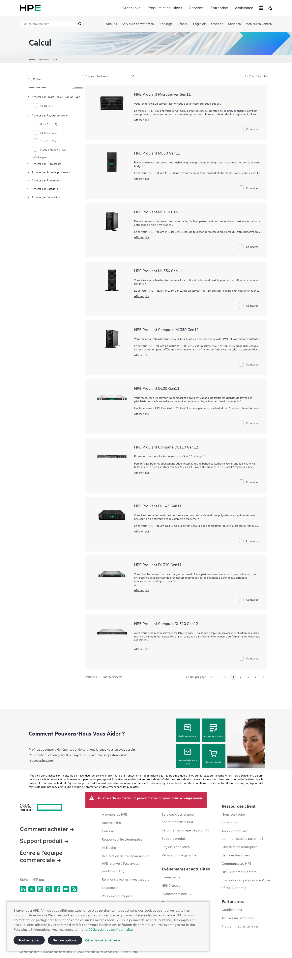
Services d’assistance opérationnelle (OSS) (178, 818)
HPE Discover (172, 885)
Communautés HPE (236, 863)
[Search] (79, 24)
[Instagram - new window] (40, 889)
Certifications (232, 910)
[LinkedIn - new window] (23, 889)
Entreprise (219, 8)
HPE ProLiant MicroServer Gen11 (162, 94)
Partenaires (233, 901)
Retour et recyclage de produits (185, 830)
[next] (263, 676)
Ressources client (239, 806)
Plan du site (130, 952)
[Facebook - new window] (57, 889)
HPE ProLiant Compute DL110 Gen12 (166, 446)
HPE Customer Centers (239, 872)
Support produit (41, 840)
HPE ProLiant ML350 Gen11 (158, 270)
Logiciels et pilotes (176, 847)
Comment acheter (213, 761)
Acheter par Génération (46, 197)
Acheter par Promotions (46, 180)
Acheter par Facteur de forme (50, 115)
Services (196, 8)
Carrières (109, 831)
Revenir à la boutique (38, 59)
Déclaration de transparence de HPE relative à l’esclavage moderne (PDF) (125, 863)
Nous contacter (233, 814)
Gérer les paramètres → (102, 940)
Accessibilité (111, 823)
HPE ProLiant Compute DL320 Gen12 (166, 623)
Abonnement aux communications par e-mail (242, 835)
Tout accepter (29, 940)
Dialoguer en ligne (187, 736)
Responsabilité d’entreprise (122, 839)
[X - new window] (31, 889)
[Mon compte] (269, 7)
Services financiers (236, 855)
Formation (229, 823)
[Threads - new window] (48, 889)
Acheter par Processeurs (46, 163)
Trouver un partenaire (238, 918)
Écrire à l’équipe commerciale (41, 856)
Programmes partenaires (240, 926)
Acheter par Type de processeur (51, 172)
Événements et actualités (186, 868)
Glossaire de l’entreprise (239, 847)
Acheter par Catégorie (45, 188)
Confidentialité (29, 952)
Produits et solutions (165, 8)
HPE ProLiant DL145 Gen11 (158, 505)
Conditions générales (58, 952)
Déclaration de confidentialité (110, 929)
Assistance (244, 8)
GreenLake (131, 8)
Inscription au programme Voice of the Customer (246, 884)
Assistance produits (213, 736)
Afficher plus (40, 157)
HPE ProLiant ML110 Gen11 (158, 211)
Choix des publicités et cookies (97, 952)
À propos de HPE (114, 814)
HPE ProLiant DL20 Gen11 (156, 388)
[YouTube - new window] (66, 889)
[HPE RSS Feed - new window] (74, 889)
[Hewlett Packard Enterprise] (30, 7)
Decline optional (65, 940)
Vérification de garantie (179, 855)
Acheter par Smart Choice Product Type (56, 96)
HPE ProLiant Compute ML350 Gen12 (166, 329)
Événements (171, 877)
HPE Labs (109, 848)
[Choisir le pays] (261, 7)
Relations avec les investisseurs (125, 879)
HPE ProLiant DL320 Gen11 (158, 564)
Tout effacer (77, 87)
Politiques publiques (117, 896)
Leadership (110, 888)
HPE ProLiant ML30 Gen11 (157, 152)
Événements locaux (176, 894)
